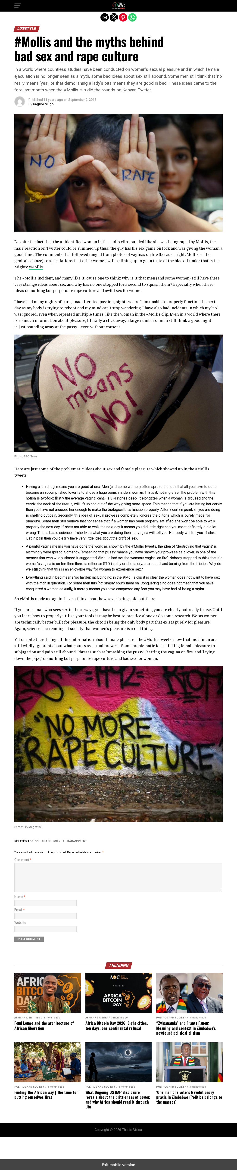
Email (19, 910)
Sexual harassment (71, 841)
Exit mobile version (118, 1164)
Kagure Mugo (43, 104)
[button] (17, 5)
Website (20, 923)
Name (19, 897)
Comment (22, 860)
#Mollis (36, 267)
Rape (47, 841)
